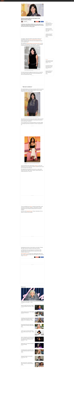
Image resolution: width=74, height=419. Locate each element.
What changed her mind (24, 253)
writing (31, 206)
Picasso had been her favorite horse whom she (34, 43)
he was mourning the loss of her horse (35, 39)
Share (42, 21)
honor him (25, 255)
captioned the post (29, 211)
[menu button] (73, 0)
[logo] (2, 0)
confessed (36, 165)
